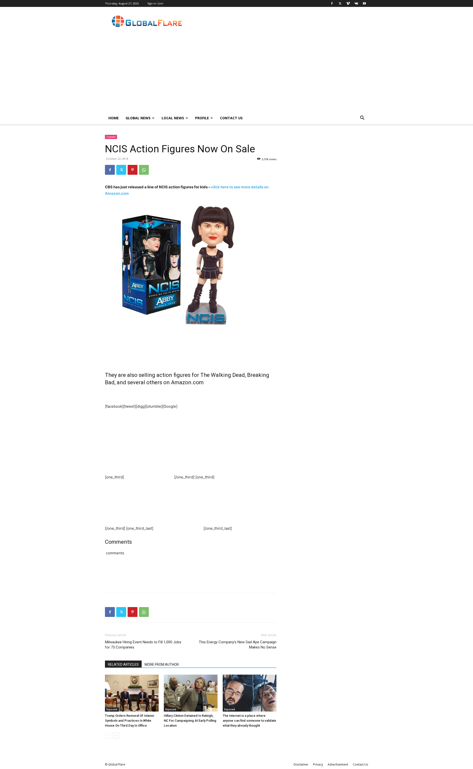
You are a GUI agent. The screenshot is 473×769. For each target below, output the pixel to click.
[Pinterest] (132, 170)
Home (113, 118)
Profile (202, 118)
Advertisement (338, 764)
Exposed (111, 137)
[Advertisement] (236, 75)
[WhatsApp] (144, 170)
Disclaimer (301, 764)
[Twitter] (340, 3)
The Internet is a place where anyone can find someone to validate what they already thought (249, 720)
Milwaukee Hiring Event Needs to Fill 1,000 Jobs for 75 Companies (143, 644)
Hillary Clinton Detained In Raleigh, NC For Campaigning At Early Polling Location (190, 720)
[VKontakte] (356, 3)
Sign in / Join (155, 3)
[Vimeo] (348, 3)
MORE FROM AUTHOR (162, 664)
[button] (362, 118)
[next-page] (116, 735)
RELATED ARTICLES (123, 664)
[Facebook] (332, 3)
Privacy (318, 764)
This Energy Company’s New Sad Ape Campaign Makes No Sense (237, 644)
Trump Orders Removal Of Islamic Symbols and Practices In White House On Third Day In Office (129, 720)
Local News (173, 118)
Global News (138, 118)
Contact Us (231, 118)
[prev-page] (108, 735)
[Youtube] (364, 3)
